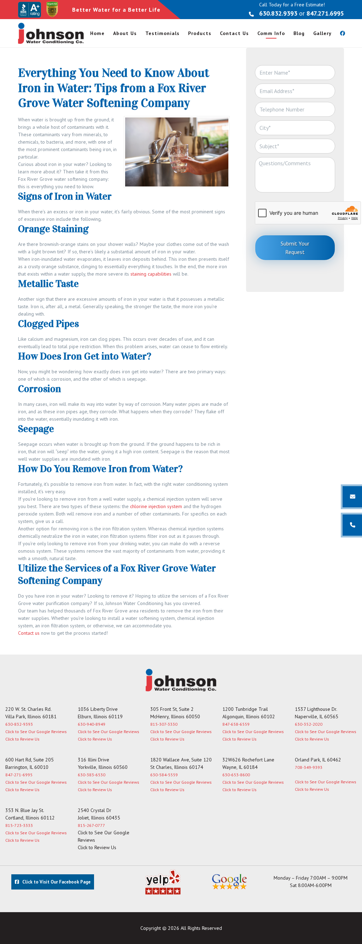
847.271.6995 (325, 13)
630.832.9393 (278, 13)
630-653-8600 (236, 774)
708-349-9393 (308, 767)
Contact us (29, 633)
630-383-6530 (91, 774)
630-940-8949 (91, 724)
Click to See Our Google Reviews (35, 731)
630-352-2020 (308, 724)
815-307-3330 (163, 724)
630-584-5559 (164, 774)
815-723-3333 (19, 825)
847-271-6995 (19, 774)
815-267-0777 (91, 825)
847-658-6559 (236, 724)
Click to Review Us (22, 739)
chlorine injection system (156, 506)
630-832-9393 (19, 724)
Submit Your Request (295, 247)
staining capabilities (150, 274)
